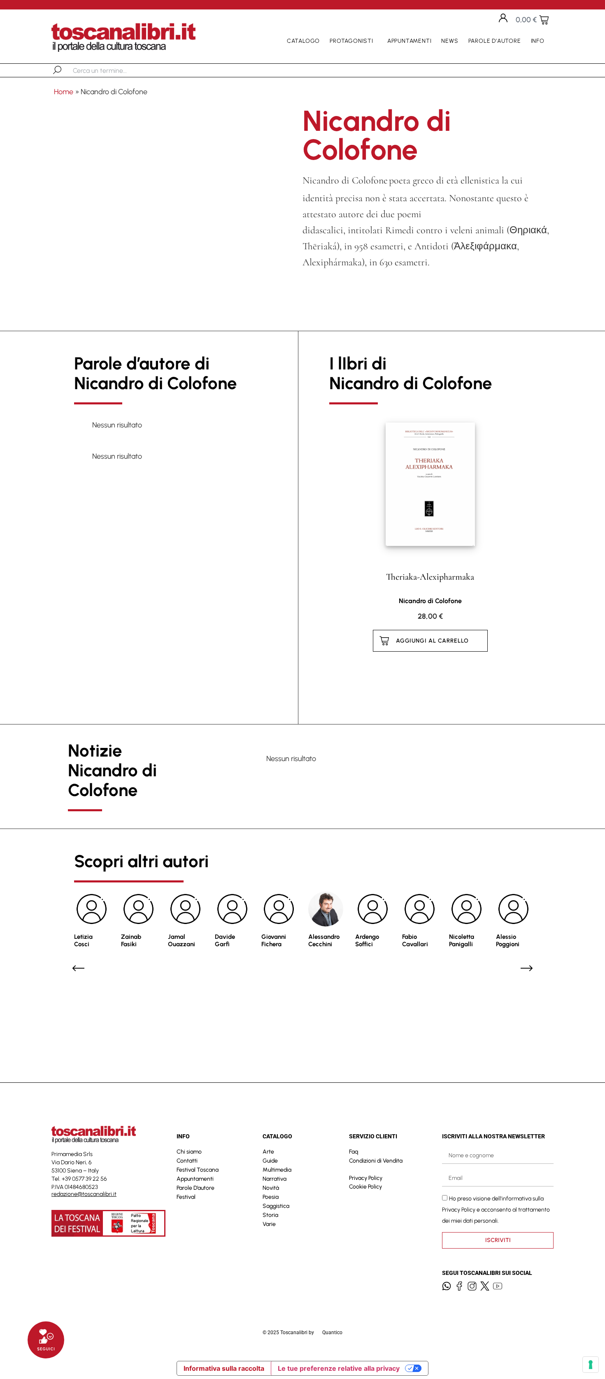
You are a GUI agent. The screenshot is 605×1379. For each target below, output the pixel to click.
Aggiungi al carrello (432, 640)
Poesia (271, 1196)
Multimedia (277, 1169)
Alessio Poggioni (507, 940)
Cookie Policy (365, 1186)
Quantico (332, 1332)
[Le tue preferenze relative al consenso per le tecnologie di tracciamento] (590, 1364)
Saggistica (276, 1206)
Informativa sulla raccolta (224, 1368)
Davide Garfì (225, 940)
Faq (353, 1151)
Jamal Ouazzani (181, 940)
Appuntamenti (409, 40)
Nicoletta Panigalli (461, 940)
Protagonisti (351, 40)
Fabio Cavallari (415, 940)
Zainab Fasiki (131, 940)
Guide (270, 1160)
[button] (78, 968)
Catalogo (303, 40)
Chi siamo (189, 1151)
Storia (270, 1215)
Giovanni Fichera (273, 940)
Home (63, 91)
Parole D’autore (494, 40)
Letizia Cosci (83, 940)
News (449, 40)
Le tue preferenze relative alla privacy (339, 1368)
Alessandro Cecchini (324, 940)
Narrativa (274, 1178)
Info (537, 40)
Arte (268, 1151)
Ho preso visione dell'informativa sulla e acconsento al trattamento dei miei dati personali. (496, 1209)
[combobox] (115, 70)
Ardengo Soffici (367, 940)
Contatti (187, 1160)
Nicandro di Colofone (430, 601)
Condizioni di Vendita (376, 1160)
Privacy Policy (365, 1178)
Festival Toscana (198, 1169)
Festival (186, 1196)
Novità (271, 1187)
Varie (269, 1224)
